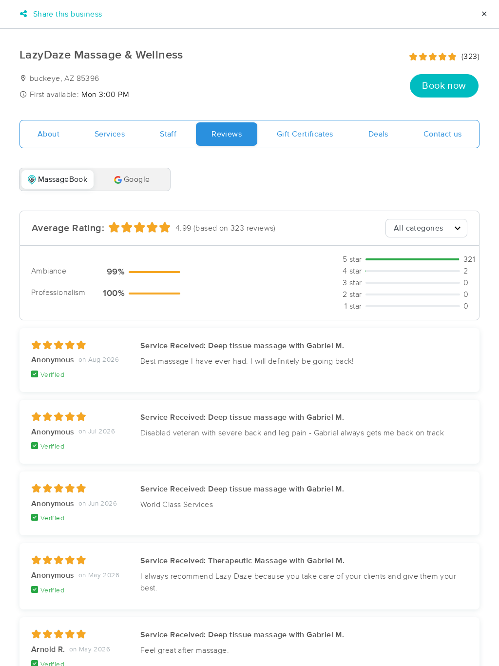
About (48, 134)
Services (110, 134)
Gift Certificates (305, 134)
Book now (444, 86)
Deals (378, 134)
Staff (168, 134)
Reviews (226, 134)
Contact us (442, 134)
